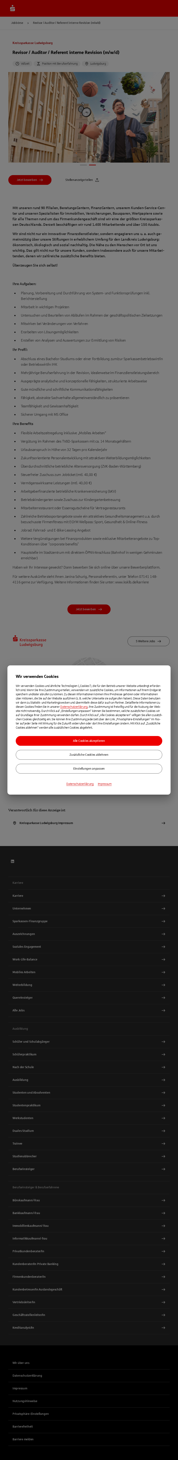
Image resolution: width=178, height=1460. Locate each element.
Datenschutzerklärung (74, 706)
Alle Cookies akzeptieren (89, 741)
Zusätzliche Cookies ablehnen (89, 754)
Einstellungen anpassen (89, 768)
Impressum (105, 784)
